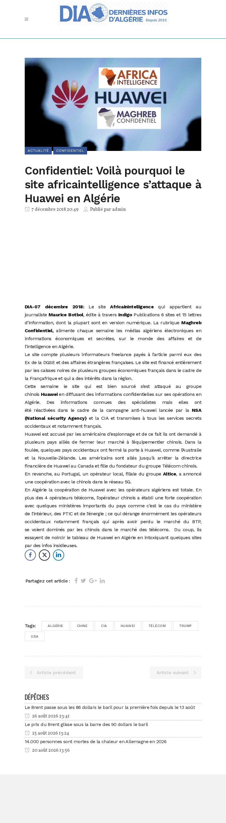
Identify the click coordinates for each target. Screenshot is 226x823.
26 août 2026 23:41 (50, 716)
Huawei (128, 626)
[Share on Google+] (93, 580)
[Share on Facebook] (76, 580)
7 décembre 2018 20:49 (55, 209)
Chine (82, 626)
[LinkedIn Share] (58, 555)
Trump (185, 626)
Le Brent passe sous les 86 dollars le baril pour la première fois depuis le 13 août (110, 707)
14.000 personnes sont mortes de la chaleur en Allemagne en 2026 (95, 741)
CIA (104, 626)
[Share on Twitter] (83, 580)
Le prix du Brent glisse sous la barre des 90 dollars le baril (86, 724)
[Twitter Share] (44, 555)
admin (119, 209)
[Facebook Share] (30, 555)
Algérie (55, 626)
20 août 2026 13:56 (50, 750)
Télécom (157, 626)
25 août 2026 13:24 (50, 733)
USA (35, 636)
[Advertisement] (113, 259)
